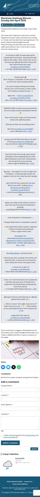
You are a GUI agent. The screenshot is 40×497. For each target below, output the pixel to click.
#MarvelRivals (14, 253)
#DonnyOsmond (16, 188)
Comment (5, 414)
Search (34, 449)
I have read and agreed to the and (21, 436)
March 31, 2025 (30, 209)
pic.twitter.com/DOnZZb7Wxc (25, 241)
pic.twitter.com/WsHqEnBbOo (20, 318)
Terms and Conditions (20, 484)
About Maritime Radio (14, 481)
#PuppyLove (26, 188)
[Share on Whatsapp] (19, 367)
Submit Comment (10, 443)
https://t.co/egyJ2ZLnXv (25, 96)
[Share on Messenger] (8, 367)
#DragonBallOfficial (27, 238)
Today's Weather (10, 454)
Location (4, 395)
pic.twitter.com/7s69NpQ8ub (23, 142)
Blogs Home (8, 25)
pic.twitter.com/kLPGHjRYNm (20, 67)
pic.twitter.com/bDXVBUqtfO (20, 269)
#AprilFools (29, 185)
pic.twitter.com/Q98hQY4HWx (20, 98)
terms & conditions (10, 437)
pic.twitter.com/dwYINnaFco (20, 190)
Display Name (7, 386)
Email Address (7, 405)
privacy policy (30, 435)
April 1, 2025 (31, 69)
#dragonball (10, 241)
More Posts (20, 25)
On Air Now (33, 5)
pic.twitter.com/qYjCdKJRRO (24, 129)
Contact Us (28, 481)
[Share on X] (13, 367)
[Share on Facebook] (3, 367)
